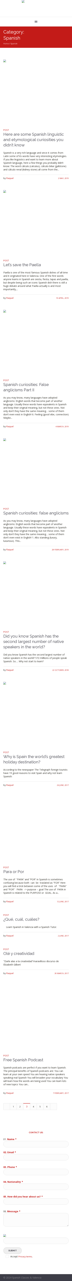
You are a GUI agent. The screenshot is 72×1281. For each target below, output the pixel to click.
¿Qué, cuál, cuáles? (21, 919)
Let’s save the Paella (22, 264)
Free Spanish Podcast (23, 1059)
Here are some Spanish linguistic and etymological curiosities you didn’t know (33, 139)
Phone (12, 1167)
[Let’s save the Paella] (36, 222)
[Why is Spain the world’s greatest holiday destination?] (36, 714)
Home (6, 43)
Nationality (15, 1181)
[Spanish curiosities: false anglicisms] (36, 471)
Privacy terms (25, 1256)
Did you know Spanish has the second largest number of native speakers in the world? (33, 641)
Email (11, 1152)
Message (13, 1211)
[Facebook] (62, 1278)
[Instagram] (66, 1278)
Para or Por (13, 871)
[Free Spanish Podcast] (36, 1018)
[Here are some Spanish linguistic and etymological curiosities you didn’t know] (36, 92)
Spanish (14, 43)
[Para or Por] (36, 829)
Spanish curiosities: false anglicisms (36, 513)
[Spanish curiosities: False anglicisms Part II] (36, 342)
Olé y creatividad (18, 953)
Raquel (10, 178)
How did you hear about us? (25, 1196)
